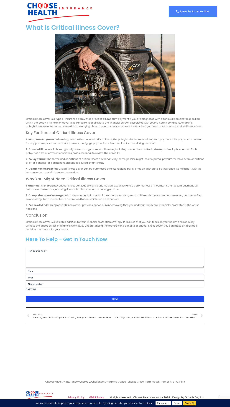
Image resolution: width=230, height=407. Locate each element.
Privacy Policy (76, 397)
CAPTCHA (31, 289)
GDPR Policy (96, 397)
